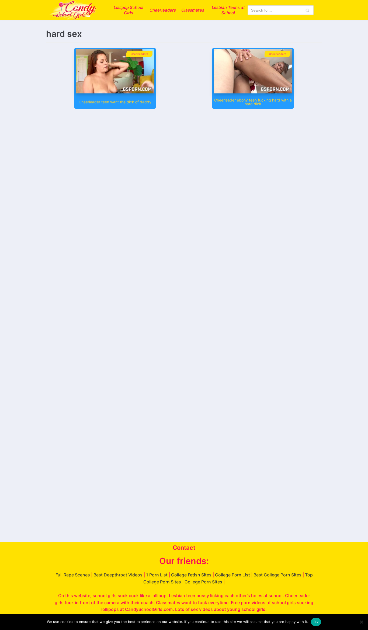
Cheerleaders (163, 10)
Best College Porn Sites (277, 575)
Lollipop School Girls (128, 10)
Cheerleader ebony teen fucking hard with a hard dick (253, 102)
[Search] (307, 10)
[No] (361, 622)
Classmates (192, 10)
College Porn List (232, 575)
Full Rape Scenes (72, 575)
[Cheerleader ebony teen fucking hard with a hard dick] (253, 91)
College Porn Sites (203, 581)
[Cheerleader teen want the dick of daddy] (115, 91)
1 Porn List (157, 575)
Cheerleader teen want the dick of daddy (115, 102)
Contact (184, 547)
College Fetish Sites (191, 575)
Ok (316, 622)
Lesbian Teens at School (228, 10)
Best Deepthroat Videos (118, 575)
